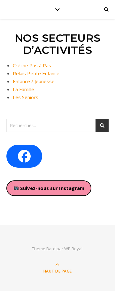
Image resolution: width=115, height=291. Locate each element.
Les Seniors (25, 97)
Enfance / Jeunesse (34, 81)
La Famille (23, 89)
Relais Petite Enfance (36, 73)
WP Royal (73, 248)
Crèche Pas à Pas (32, 65)
